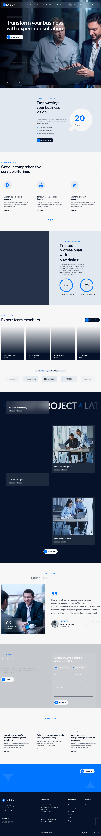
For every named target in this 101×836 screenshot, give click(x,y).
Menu (94, 4)
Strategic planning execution (45, 198)
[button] (6, 82)
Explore (86, 4)
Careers (70, 814)
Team (69, 817)
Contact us (71, 805)
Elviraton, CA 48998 (80, 667)
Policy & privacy (89, 805)
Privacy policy (72, 808)
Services (39, 4)
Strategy (19, 410)
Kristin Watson (59, 355)
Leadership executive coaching (80, 198)
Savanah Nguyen (9, 355)
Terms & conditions (90, 808)
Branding (6, 731)
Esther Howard (34, 355)
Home (24, 4)
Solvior (47, 833)
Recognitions (71, 811)
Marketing (12, 410)
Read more (6, 751)
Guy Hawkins (83, 355)
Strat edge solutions (62, 539)
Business (57, 469)
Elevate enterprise (17, 480)
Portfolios (49, 4)
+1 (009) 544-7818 (46, 811)
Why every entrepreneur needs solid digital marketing (50, 736)
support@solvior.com (63, 667)
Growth (63, 541)
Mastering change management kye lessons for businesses (83, 737)
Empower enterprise (62, 467)
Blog (57, 4)
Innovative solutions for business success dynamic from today (15, 737)
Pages (31, 4)
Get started (7, 210)
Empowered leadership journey (13, 198)
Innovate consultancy (18, 408)
